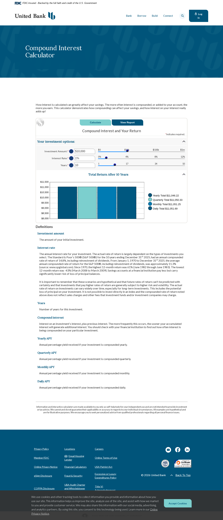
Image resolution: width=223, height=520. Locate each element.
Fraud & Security (73, 475)
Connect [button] (168, 15)
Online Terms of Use (106, 457)
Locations (69, 448)
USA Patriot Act (103, 466)
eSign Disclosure (43, 475)
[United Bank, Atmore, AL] (35, 16)
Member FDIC (41, 457)
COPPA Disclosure (44, 488)
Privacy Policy (41, 448)
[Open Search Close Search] (182, 16)
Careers (99, 448)
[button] (111, 142)
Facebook (178, 450)
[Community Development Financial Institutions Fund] (165, 463)
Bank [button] (129, 15)
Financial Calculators (75, 466)
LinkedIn (187, 450)
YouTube (168, 450)
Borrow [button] (141, 15)
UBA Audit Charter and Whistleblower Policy (74, 488)
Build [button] (155, 15)
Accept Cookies (178, 503)
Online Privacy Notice (45, 466)
